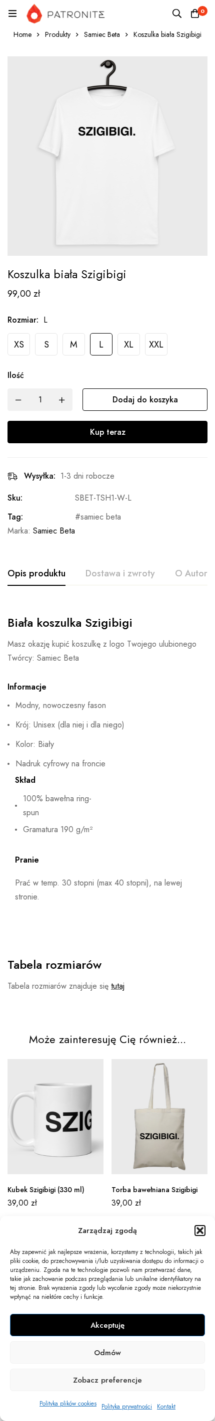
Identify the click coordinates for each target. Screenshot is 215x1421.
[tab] (37, 574)
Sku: (15, 498)
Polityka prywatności (127, 1406)
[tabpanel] (108, 806)
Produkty (57, 34)
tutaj (117, 986)
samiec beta (100, 517)
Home (23, 34)
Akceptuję (107, 1325)
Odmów (107, 1352)
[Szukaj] (177, 13)
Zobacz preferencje (107, 1380)
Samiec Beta (102, 34)
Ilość (16, 375)
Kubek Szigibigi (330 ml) (46, 1190)
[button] (200, 1231)
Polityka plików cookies (68, 1403)
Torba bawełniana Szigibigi (155, 1190)
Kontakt (166, 1406)
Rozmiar (23, 320)
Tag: (15, 517)
